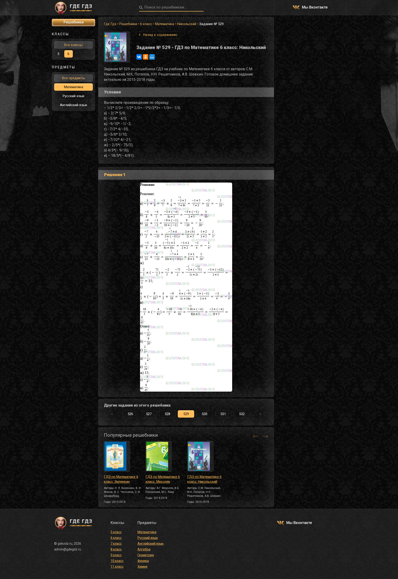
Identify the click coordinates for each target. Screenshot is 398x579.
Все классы (73, 45)
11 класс (117, 566)
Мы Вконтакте (315, 7)
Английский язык (73, 105)
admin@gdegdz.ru (67, 549)
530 (204, 414)
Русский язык (74, 96)
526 (130, 414)
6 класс (146, 24)
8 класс (116, 549)
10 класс (117, 561)
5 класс (116, 532)
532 (242, 414)
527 (149, 414)
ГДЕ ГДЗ (73, 7)
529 (186, 414)
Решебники (128, 24)
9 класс (116, 555)
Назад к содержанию (160, 35)
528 (167, 414)
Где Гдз (110, 24)
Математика (164, 24)
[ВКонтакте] (139, 57)
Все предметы (73, 78)
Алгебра (144, 549)
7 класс (116, 543)
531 (223, 414)
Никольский (186, 24)
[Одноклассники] (145, 57)
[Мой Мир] (152, 57)
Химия (142, 566)
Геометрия (146, 555)
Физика (143, 561)
